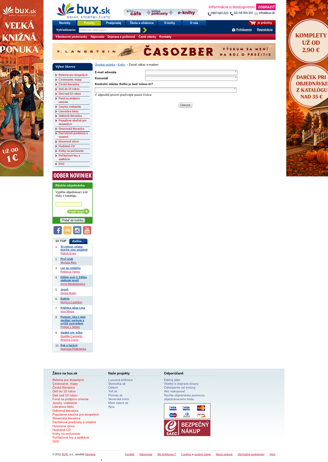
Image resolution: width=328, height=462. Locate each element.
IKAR (65, 454)
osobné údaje (202, 454)
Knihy (121, 64)
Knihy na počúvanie (71, 151)
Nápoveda (97, 36)
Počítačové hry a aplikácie (69, 157)
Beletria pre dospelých (73, 75)
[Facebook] (57, 233)
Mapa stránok (224, 454)
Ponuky (89, 23)
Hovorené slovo (69, 141)
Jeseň (64, 289)
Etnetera (90, 454)
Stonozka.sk (116, 383)
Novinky (64, 23)
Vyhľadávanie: (66, 29)
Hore (273, 454)
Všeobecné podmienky (71, 36)
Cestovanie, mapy (70, 79)
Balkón (64, 298)
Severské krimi (118, 399)
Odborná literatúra (70, 115)
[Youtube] (87, 233)
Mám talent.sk (118, 403)
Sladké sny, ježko (71, 332)
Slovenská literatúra (71, 128)
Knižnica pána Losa (72, 307)
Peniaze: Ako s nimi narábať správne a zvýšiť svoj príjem (72, 320)
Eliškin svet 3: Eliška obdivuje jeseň (73, 279)
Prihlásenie (244, 29)
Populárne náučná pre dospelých (75, 414)
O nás (194, 23)
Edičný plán (172, 380)
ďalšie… (78, 241)
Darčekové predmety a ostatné (74, 422)
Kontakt (129, 454)
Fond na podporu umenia (70, 399)
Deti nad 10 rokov (70, 93)
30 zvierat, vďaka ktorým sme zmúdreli (73, 248)
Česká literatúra (69, 84)
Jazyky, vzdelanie (70, 106)
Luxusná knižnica (120, 380)
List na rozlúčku (70, 268)
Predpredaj (113, 23)
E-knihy (169, 23)
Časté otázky (147, 36)
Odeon (113, 387)
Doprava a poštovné (121, 36)
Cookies (186, 454)
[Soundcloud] (67, 233)
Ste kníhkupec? (166, 454)
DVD (61, 163)
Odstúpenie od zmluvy (179, 387)
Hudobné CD (67, 146)
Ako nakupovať (174, 391)
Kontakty (165, 36)
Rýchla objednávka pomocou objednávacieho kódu (184, 397)
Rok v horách (68, 345)
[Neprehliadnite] (241, 11)
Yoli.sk (112, 391)
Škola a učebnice (142, 23)
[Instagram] (77, 233)
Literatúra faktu (68, 111)
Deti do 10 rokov (69, 89)
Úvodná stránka (105, 64)
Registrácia (264, 29)
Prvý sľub (66, 258)
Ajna (111, 406)
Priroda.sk (115, 395)
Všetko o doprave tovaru (181, 383)
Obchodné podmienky (251, 454)
